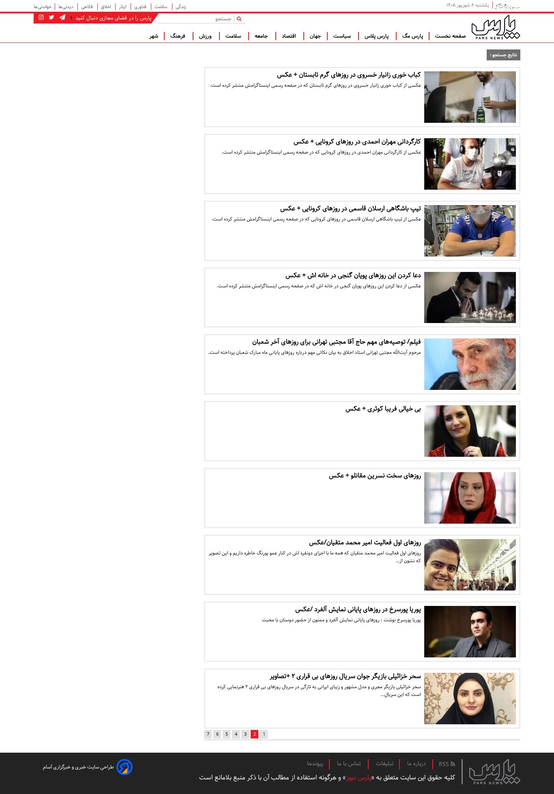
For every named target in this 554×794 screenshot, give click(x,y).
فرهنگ (178, 36)
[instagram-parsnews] (41, 18)
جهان (315, 36)
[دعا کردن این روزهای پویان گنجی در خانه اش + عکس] (470, 297)
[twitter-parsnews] (50, 18)
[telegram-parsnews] (61, 18)
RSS (445, 764)
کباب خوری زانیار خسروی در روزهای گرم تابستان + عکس (349, 75)
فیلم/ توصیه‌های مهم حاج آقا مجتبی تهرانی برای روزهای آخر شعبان (336, 342)
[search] (241, 18)
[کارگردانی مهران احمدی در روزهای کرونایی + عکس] (470, 164)
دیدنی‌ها (66, 6)
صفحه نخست (450, 36)
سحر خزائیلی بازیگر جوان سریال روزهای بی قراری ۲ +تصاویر (345, 676)
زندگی (181, 6)
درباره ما (416, 763)
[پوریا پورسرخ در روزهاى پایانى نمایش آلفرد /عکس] (470, 631)
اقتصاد (290, 36)
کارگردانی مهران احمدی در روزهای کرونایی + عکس (357, 142)
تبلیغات (384, 763)
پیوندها (315, 763)
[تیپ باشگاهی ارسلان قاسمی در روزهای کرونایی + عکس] (470, 231)
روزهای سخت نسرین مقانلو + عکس (375, 476)
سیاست (342, 36)
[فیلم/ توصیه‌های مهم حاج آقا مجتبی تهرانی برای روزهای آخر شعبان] (470, 364)
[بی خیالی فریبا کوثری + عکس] (470, 431)
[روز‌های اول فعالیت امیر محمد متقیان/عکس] (470, 565)
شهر (153, 36)
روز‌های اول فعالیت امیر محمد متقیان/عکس (365, 542)
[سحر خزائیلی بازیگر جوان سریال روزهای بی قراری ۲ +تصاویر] (470, 698)
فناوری (141, 6)
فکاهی (87, 6)
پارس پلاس (377, 36)
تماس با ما (349, 763)
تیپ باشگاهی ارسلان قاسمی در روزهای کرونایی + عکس (350, 208)
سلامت (162, 6)
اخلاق (106, 6)
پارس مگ (412, 36)
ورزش (206, 36)
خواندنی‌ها (43, 6)
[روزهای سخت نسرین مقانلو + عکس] (470, 498)
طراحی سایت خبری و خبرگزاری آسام (78, 767)
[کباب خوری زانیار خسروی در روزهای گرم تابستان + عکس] (470, 97)
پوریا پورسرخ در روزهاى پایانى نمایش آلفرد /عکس (358, 609)
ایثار (123, 6)
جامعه (262, 36)
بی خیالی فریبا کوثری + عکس (383, 409)
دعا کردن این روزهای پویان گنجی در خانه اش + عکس (353, 275)
